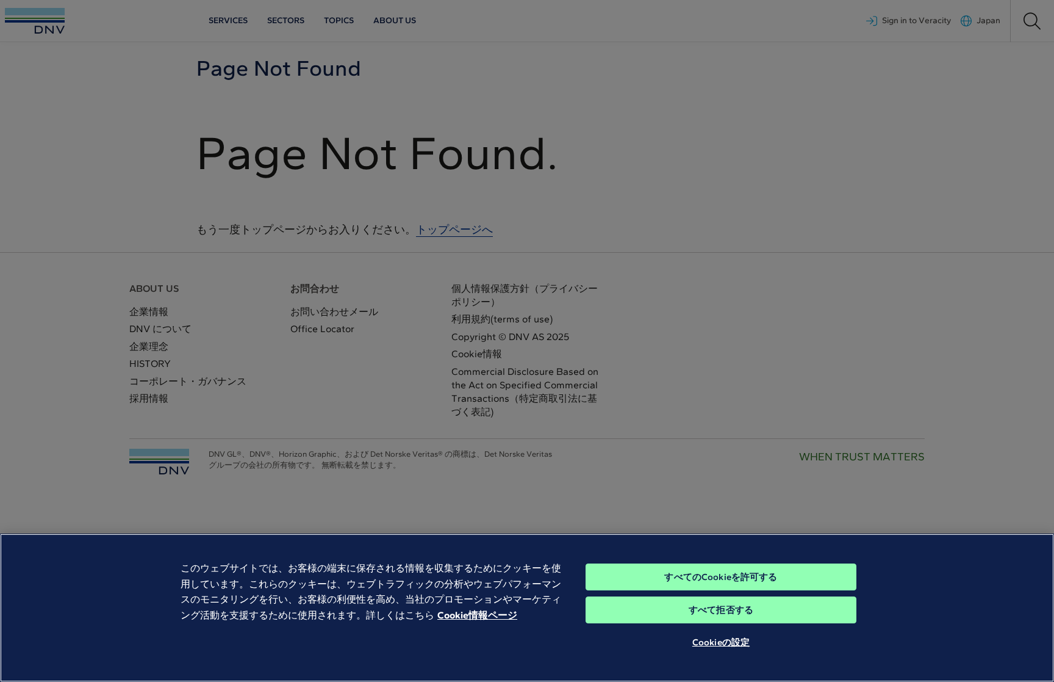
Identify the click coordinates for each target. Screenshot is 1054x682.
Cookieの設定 (721, 642)
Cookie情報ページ (477, 615)
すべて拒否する (721, 609)
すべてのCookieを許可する (720, 576)
